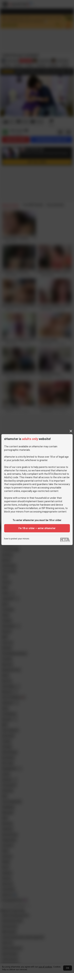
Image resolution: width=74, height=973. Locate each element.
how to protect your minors (16, 539)
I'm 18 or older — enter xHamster (37, 528)
